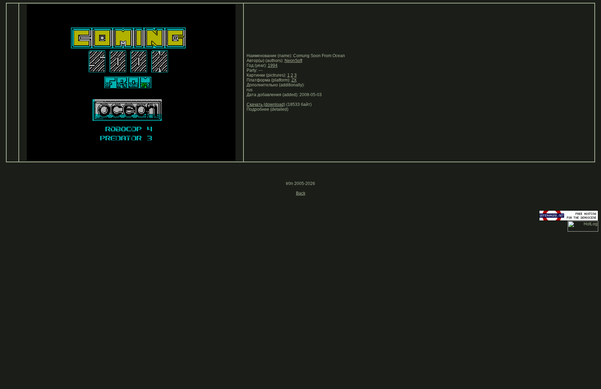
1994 (273, 65)
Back (300, 193)
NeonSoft (293, 60)
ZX (294, 80)
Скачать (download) (266, 104)
